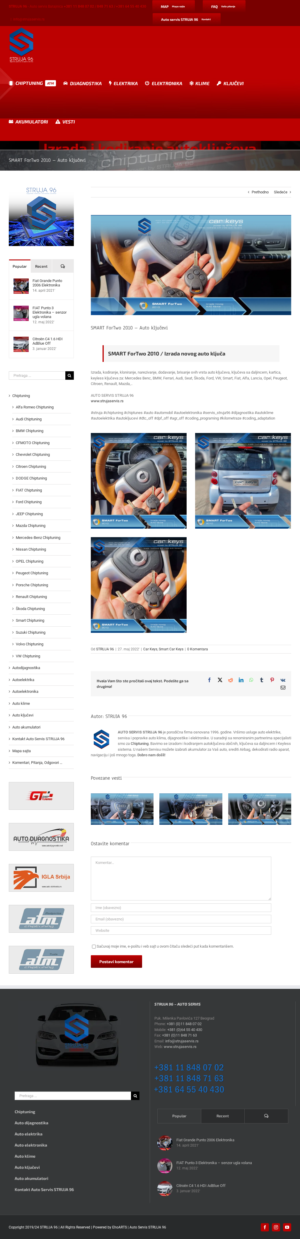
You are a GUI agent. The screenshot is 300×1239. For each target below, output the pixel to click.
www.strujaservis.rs (107, 401)
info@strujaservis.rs (29, 19)
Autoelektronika (25, 691)
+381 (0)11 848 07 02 (184, 1024)
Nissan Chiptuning (31, 549)
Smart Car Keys (171, 649)
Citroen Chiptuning (31, 466)
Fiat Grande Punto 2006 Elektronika (47, 283)
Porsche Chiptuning (32, 585)
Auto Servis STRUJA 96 (147, 1227)
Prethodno (260, 192)
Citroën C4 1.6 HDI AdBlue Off (48, 341)
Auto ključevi (22, 715)
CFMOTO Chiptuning (33, 443)
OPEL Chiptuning (29, 561)
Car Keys (150, 649)
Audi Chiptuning (29, 419)
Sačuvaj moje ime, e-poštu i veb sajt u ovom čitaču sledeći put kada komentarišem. (165, 946)
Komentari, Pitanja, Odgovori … (37, 762)
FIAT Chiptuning (29, 490)
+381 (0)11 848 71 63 (179, 1035)
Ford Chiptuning (29, 502)
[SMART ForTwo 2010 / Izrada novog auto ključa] (139, 481)
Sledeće (280, 192)
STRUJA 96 (105, 649)
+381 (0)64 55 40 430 (184, 1029)
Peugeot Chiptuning (32, 573)
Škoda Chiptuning (30, 608)
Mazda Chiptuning (30, 525)
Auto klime (21, 703)
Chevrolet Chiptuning (33, 454)
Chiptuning (21, 395)
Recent (41, 266)
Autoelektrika (23, 680)
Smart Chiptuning (30, 620)
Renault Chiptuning (31, 596)
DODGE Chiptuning (31, 478)
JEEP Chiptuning (29, 514)
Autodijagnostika (26, 668)
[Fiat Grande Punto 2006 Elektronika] (21, 281)
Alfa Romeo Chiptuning (35, 407)
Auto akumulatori (26, 727)
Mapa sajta (21, 751)
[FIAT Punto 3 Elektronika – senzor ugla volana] (21, 308)
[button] (95, 809)
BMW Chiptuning (29, 431)
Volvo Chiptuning (29, 644)
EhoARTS (119, 1227)
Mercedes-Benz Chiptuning (38, 537)
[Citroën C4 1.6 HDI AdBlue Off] (21, 339)
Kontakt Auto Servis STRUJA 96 (38, 739)
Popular (20, 266)
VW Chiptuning (28, 656)
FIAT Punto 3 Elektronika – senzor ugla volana (50, 312)
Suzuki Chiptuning (30, 632)
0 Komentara (197, 649)
